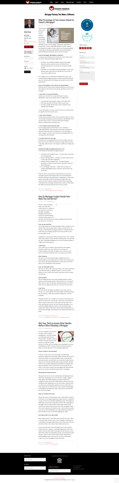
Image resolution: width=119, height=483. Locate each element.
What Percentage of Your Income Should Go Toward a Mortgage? (56, 21)
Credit (46, 444)
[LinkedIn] (83, 48)
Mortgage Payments (52, 190)
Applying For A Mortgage (51, 317)
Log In (73, 479)
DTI (46, 190)
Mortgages (60, 190)
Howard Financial (34, 2)
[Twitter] (85, 48)
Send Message (83, 83)
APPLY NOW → (28, 46)
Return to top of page (59, 478)
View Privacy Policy (64, 455)
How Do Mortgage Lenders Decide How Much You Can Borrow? (54, 197)
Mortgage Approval (64, 317)
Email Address (82, 60)
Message (81, 70)
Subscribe (27, 71)
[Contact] (88, 48)
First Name (81, 55)
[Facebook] (80, 48)
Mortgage (47, 315)
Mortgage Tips (48, 189)
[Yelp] (90, 48)
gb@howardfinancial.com (30, 41)
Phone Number (82, 65)
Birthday (25, 66)
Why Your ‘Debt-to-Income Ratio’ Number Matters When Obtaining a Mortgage (55, 324)
